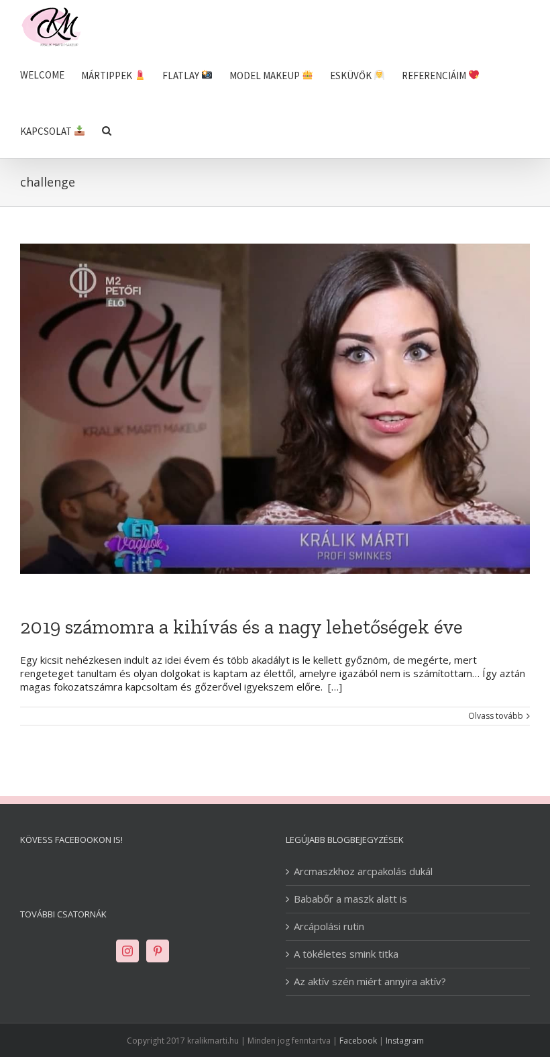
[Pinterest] (157, 951)
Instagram (405, 1040)
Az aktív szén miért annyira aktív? (370, 981)
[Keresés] (106, 130)
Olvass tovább (495, 716)
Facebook (358, 1040)
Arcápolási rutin (329, 926)
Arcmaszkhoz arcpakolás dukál (363, 871)
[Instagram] (127, 951)
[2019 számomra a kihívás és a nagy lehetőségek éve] (275, 409)
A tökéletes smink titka (346, 954)
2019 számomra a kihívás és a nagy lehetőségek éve (241, 627)
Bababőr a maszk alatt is (350, 899)
